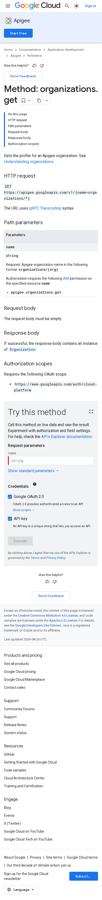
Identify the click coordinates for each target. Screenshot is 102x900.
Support (10, 717)
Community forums (19, 709)
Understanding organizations (28, 161)
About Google (14, 857)
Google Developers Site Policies (38, 625)
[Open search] (67, 6)
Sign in (90, 6)
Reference (34, 55)
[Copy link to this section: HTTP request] (40, 176)
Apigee (22, 21)
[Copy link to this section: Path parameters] (48, 223)
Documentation (30, 50)
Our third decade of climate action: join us (39, 865)
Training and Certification (23, 786)
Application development (66, 50)
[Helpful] (34, 65)
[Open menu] (8, 6)
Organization (22, 349)
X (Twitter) (12, 823)
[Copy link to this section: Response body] (44, 333)
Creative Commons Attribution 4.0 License (48, 615)
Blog (7, 808)
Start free (18, 33)
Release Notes (15, 725)
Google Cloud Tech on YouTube (28, 839)
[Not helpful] (42, 65)
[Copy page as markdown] (39, 100)
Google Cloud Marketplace (24, 680)
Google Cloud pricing (20, 672)
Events (9, 816)
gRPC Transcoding (45, 208)
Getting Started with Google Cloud (30, 762)
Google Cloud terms (82, 857)
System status (15, 733)
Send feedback (23, 76)
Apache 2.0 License (63, 620)
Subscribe (83, 876)
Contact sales (14, 687)
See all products (16, 664)
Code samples (15, 770)
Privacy (35, 857)
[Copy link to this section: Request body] (41, 309)
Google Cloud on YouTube (24, 831)
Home (8, 50)
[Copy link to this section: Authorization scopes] (57, 364)
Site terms (54, 857)
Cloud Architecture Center (24, 778)
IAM (66, 278)
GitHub (9, 754)
